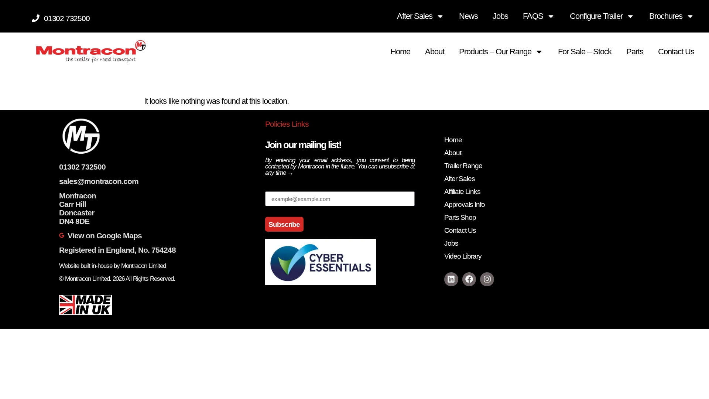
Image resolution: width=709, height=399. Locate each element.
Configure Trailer (596, 16)
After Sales (414, 16)
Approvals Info (464, 204)
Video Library (463, 256)
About (434, 51)
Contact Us (676, 51)
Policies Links (287, 124)
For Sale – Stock (585, 51)
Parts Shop (460, 217)
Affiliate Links (462, 191)
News (468, 16)
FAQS (533, 16)
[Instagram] (487, 279)
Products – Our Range (495, 51)
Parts (634, 51)
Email (274, 187)
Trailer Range (463, 166)
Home (400, 51)
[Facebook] (469, 279)
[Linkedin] (451, 279)
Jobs (500, 16)
